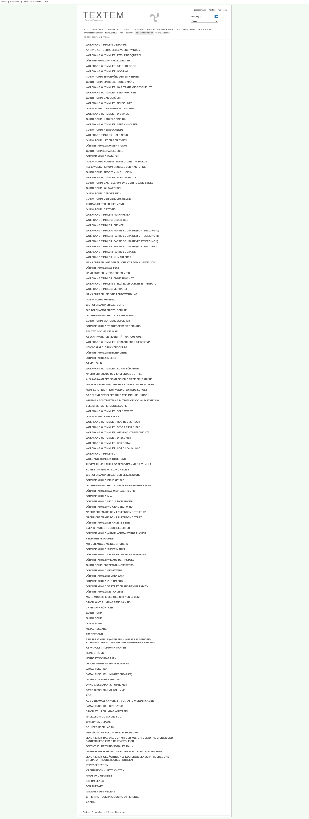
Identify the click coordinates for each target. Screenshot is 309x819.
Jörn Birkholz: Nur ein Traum (106, 145)
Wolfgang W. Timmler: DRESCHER (108, 437)
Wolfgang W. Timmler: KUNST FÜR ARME (112, 368)
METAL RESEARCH (97, 628)
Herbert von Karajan (101, 658)
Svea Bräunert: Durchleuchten (108, 528)
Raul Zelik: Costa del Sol (103, 716)
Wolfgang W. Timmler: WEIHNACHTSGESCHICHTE (117, 432)
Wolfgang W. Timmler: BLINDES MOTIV (111, 177)
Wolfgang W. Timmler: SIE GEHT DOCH (111, 66)
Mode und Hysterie (99, 775)
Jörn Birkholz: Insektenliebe (106, 352)
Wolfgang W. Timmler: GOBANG (107, 71)
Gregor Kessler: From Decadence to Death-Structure (124, 751)
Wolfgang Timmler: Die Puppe (106, 44)
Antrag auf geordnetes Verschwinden (113, 50)
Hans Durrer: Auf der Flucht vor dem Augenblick (120, 262)
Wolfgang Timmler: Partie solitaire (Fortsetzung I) (121, 246)
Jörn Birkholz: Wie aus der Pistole (110, 559)
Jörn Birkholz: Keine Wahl (104, 570)
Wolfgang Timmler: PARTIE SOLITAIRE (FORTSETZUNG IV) (122, 230)
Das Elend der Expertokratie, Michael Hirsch (117, 395)
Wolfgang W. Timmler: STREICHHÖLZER (112, 124)
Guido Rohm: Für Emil (100, 299)
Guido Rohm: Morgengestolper (108, 320)
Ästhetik (151, 30)
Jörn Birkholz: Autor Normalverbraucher (116, 533)
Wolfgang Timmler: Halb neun (107, 135)
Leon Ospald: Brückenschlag (106, 347)
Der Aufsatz (94, 786)
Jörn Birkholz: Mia (99, 496)
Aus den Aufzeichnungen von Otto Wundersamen (120, 700)
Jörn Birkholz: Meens (101, 358)
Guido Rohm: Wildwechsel (104, 188)
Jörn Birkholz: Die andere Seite (108, 522)
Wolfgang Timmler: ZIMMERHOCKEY (110, 278)
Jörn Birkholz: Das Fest (102, 267)
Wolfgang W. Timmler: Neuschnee (109, 103)
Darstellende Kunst (93, 33)
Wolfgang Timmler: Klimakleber (108, 257)
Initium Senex (95, 781)
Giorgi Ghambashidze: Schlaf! (106, 310)
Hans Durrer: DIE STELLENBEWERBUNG (111, 294)
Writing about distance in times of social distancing (122, 400)
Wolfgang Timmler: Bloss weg (107, 220)
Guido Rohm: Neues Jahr (102, 416)
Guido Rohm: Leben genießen (106, 140)
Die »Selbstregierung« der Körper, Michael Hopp (120, 384)
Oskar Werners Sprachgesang (107, 663)
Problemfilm (111, 33)
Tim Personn (94, 634)
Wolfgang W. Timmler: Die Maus (107, 113)
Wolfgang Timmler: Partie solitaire (111, 251)
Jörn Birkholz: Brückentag (105, 480)
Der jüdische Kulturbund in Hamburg (112, 732)
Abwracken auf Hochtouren (106, 647)
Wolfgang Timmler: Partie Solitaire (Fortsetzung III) (122, 236)
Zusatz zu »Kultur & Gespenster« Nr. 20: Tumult (118, 464)
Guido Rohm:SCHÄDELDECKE (104, 151)
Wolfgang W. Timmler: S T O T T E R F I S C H (114, 427)
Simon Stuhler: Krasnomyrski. (107, 711)
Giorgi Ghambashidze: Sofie (105, 305)
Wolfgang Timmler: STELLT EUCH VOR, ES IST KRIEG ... (121, 283)
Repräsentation (97, 765)
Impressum (222, 10)
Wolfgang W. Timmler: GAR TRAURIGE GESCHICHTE (119, 87)
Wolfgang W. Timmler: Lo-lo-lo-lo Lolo (113, 448)
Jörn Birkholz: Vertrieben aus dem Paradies (117, 586)
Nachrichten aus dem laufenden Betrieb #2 (116, 512)
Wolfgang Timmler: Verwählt (106, 289)
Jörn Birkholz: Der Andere (104, 591)
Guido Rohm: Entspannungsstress (110, 565)
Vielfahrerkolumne (100, 538)
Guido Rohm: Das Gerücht (104, 98)
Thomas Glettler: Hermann (105, 204)
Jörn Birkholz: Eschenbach (105, 575)
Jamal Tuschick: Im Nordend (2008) (109, 674)
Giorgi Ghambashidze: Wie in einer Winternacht (118, 485)
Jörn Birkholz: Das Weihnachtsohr (110, 490)
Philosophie (138, 30)
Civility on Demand (99, 722)
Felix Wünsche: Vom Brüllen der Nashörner (116, 167)
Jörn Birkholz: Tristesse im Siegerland (113, 326)
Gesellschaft (123, 30)
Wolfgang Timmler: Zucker (105, 225)
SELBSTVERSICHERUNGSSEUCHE (106, 406)
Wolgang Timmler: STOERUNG (106, 459)
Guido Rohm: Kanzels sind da (106, 119)
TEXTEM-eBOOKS (162, 33)
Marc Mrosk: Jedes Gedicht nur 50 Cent (113, 597)
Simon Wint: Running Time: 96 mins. (108, 602)
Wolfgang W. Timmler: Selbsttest (109, 411)
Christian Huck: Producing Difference (112, 797)
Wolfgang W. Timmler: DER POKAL (108, 443)
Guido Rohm (94, 613)
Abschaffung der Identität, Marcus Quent (115, 336)
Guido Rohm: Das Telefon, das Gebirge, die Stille (120, 182)
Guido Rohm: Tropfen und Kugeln (109, 172)
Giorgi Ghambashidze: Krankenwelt (111, 315)
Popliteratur (97, 30)
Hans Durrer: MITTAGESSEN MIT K (108, 273)
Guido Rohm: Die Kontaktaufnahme (110, 108)
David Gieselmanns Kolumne (105, 690)
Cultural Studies (165, 30)
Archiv (90, 802)
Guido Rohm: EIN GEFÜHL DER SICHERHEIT (112, 76)
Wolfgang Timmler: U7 (101, 453)
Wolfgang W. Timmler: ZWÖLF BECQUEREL (113, 55)
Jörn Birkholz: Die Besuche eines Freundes (116, 554)
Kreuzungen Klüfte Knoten (105, 770)
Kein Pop (130, 33)
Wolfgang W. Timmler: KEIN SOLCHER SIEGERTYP (118, 342)
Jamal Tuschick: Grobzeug (104, 706)
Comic (193, 30)
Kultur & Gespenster (33, 2)
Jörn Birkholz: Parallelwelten (108, 60)
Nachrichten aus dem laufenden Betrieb (114, 374)
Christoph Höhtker (99, 607)
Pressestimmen (199, 10)
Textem (4, 2)
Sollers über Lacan (100, 727)
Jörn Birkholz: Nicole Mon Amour (109, 501)
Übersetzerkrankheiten (103, 679)
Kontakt (212, 10)
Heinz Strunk (95, 653)
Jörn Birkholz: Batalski (102, 156)
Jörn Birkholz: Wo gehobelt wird (109, 506)
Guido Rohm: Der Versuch (103, 193)
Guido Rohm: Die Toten (101, 209)
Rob (88, 695)
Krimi (185, 30)
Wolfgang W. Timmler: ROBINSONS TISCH (113, 421)
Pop (121, 33)
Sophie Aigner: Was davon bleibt (108, 469)
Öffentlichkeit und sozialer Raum (110, 746)
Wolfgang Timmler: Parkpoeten (108, 214)
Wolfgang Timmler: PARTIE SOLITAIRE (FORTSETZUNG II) (122, 241)
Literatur (110, 30)
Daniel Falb (94, 363)
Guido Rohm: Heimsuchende (104, 129)
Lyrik (178, 30)
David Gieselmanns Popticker (106, 684)
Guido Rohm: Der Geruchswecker (109, 198)
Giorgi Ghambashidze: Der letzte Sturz (113, 475)
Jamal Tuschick (97, 668)
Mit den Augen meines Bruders (107, 544)
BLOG (86, 30)
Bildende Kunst (205, 30)
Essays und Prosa (144, 33)
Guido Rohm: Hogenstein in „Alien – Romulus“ (118, 161)
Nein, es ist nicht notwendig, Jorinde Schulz (116, 389)
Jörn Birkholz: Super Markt (105, 549)
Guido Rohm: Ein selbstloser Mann (110, 82)
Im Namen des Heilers (100, 791)
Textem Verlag (15, 2)
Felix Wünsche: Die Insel (102, 331)
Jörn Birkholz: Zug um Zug (104, 581)
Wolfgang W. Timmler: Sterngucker (111, 92)
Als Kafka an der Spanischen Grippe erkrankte (119, 379)
